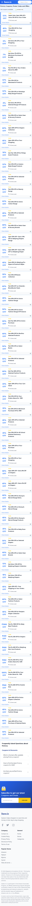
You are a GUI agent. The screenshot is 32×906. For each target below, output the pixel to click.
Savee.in (5, 813)
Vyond (3, 860)
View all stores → (6, 863)
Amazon (3, 852)
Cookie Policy (5, 836)
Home (19, 834)
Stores (19, 836)
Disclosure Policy (6, 842)
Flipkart (3, 855)
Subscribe (24, 800)
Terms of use (5, 844)
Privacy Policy (5, 839)
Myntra (3, 857)
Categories (20, 839)
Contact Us (4, 834)
